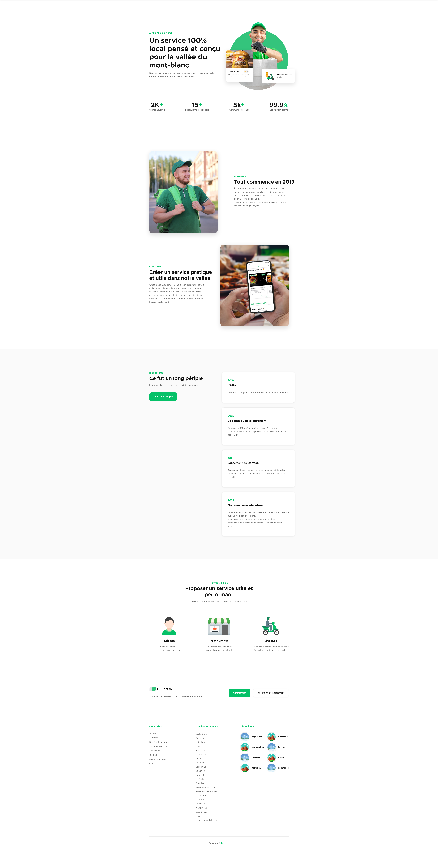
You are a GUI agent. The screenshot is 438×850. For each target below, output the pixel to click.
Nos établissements (159, 742)
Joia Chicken (202, 812)
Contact (153, 755)
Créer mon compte (163, 397)
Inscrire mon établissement (271, 693)
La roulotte (201, 796)
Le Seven (200, 771)
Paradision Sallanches (206, 792)
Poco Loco (201, 738)
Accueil (153, 734)
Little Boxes (201, 742)
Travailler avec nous (159, 747)
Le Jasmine (201, 755)
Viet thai (200, 800)
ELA (198, 746)
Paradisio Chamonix (205, 787)
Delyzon (225, 843)
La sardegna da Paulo (206, 820)
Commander (239, 693)
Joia (198, 816)
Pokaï (198, 759)
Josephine (201, 767)
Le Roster (200, 763)
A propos (153, 738)
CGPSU (152, 764)
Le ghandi (200, 804)
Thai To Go (201, 751)
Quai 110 (200, 783)
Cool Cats (200, 775)
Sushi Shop (201, 734)
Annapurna (201, 808)
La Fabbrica (201, 779)
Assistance (154, 751)
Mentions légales (157, 760)
